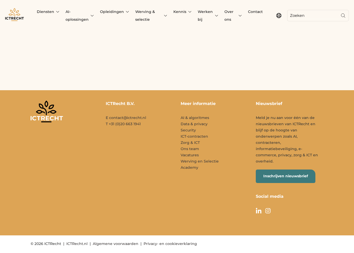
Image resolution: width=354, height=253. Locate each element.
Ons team (190, 148)
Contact (255, 11)
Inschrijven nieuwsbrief (285, 176)
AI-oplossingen (77, 15)
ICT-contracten (194, 136)
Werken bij (205, 15)
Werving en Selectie (200, 161)
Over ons (228, 15)
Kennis (179, 11)
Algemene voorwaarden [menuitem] (115, 243)
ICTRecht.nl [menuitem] (77, 243)
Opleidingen (112, 11)
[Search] (343, 15)
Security (188, 130)
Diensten (45, 11)
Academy (189, 167)
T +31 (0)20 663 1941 (123, 124)
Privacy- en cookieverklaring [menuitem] (170, 243)
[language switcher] (279, 15)
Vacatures (190, 155)
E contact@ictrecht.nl (126, 117)
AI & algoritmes (195, 117)
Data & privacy (194, 124)
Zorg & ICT (190, 142)
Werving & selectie (145, 15)
